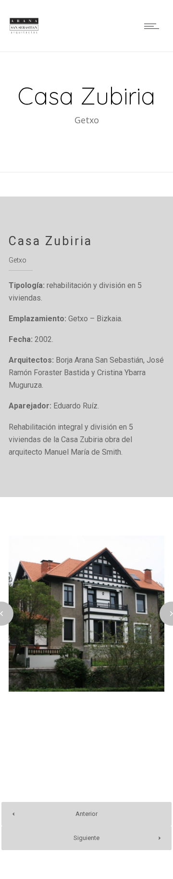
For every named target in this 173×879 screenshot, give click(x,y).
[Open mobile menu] (153, 26)
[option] (86, 613)
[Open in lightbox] (86, 614)
